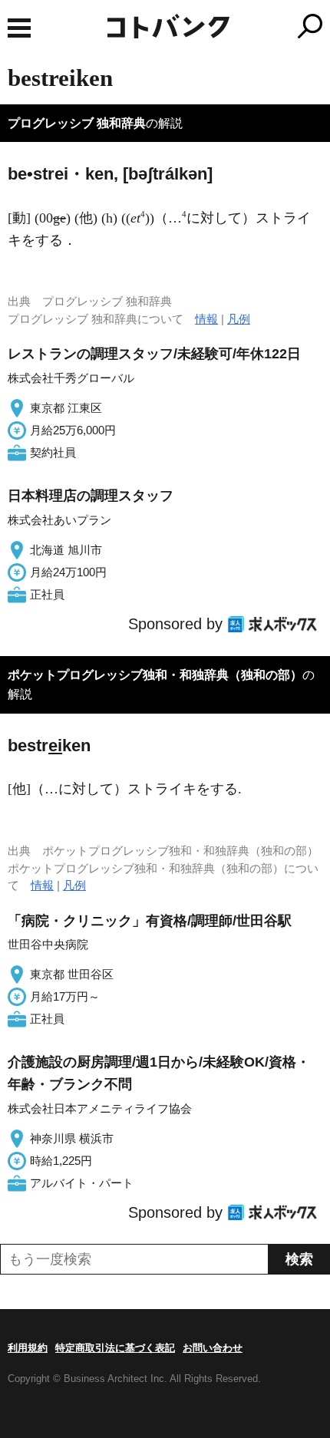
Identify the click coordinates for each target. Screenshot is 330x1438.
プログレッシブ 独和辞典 (77, 123)
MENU (19, 28)
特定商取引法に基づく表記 (115, 1348)
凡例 (238, 318)
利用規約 (28, 1348)
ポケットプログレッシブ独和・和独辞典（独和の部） (155, 674)
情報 (206, 318)
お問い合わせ (213, 1348)
